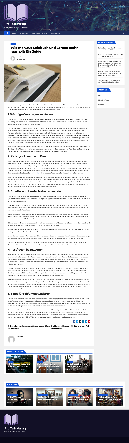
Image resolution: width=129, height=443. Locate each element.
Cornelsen (36, 173)
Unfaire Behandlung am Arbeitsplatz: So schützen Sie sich (77, 366)
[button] (123, 33)
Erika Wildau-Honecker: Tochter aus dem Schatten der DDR (19, 400)
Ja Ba (21, 57)
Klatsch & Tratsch (39, 33)
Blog (14, 33)
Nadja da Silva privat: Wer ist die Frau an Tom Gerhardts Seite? (49, 399)
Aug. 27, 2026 (13, 402)
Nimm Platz (55, 33)
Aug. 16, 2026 (103, 402)
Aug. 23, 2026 (43, 402)
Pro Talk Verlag (15, 24)
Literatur (24, 33)
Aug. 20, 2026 (73, 402)
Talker (21, 369)
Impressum (64, 440)
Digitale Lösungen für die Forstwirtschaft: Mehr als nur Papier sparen (19, 367)
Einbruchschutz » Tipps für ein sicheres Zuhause (48, 366)
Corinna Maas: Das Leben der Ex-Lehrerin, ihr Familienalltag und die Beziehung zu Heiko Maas (109, 73)
